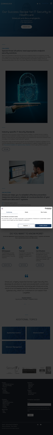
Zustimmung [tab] (9, 212)
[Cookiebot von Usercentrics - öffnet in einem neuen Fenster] (46, 209)
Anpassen (25, 225)
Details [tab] (26, 212)
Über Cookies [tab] (44, 212)
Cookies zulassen (43, 225)
